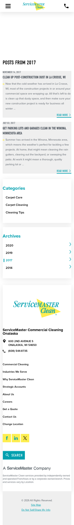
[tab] (38, 245)
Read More (62, 115)
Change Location (13, 424)
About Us (8, 394)
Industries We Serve (15, 371)
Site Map (36, 505)
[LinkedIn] (16, 438)
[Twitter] (25, 438)
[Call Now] (66, 6)
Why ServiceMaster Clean (18, 379)
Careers (7, 401)
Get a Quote (10, 409)
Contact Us (9, 416)
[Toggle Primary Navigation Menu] (8, 6)
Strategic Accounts (14, 386)
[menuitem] (37, 245)
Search (17, 455)
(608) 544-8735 (18, 351)
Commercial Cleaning (15, 364)
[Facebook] (7, 438)
